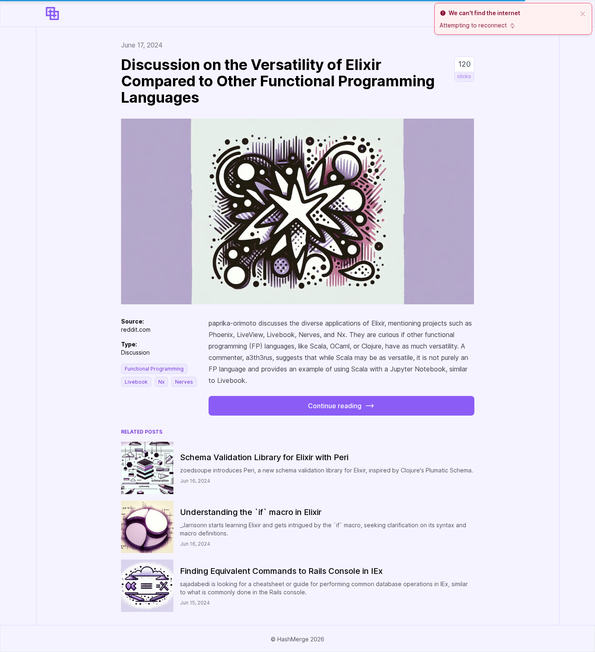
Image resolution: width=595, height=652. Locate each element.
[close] (582, 13)
